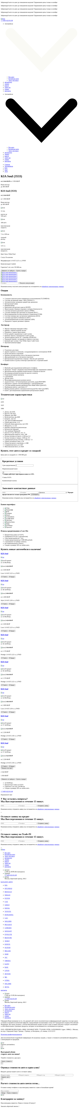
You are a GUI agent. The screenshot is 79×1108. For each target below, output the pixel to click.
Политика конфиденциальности (11, 1034)
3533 (6, 171)
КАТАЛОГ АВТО (7, 882)
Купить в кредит (21, 270)
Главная (7, 164)
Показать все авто (7, 768)
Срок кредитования (9, 465)
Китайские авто (13, 79)
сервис (7, 89)
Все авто (11, 77)
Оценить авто (5, 1077)
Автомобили (9, 166)
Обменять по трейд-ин (8, 270)
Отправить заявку (43, 805)
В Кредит (12, 576)
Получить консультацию (27, 283)
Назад (3, 1093)
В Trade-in (4, 576)
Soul (6, 170)
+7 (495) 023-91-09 (7, 20)
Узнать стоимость (7, 1061)
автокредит (8, 82)
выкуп (7, 86)
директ (7, 84)
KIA (6, 168)
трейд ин (8, 87)
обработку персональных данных (53, 286)
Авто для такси (13, 80)
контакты (8, 91)
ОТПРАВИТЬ (35, 494)
